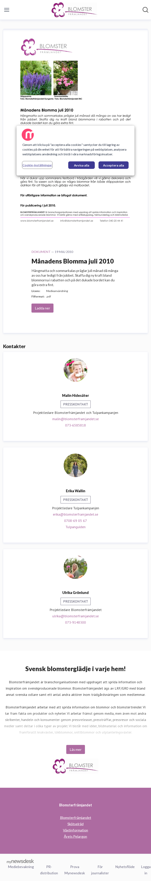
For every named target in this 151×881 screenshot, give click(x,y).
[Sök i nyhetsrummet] (145, 10)
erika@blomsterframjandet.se (75, 514)
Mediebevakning (21, 867)
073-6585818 (75, 425)
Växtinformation (75, 830)
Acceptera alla (113, 165)
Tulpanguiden (75, 527)
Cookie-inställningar (37, 165)
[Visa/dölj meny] (6, 9)
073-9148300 (75, 622)
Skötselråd (75, 824)
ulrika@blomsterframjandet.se (75, 616)
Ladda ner (42, 308)
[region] (75, 151)
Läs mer (76, 749)
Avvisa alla (81, 165)
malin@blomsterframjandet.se (75, 419)
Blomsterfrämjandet (75, 817)
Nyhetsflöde (125, 867)
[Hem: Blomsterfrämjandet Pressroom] (74, 9)
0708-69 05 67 (75, 520)
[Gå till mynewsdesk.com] (20, 861)
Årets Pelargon (75, 836)
